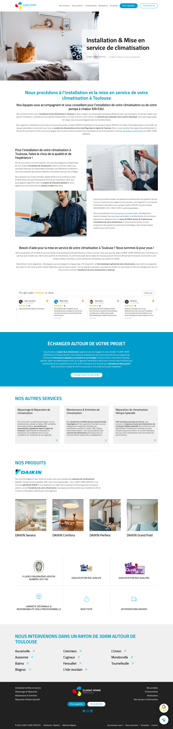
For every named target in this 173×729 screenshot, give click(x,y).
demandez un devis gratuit (133, 131)
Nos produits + (77, 6)
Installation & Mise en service (28, 688)
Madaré (56, 725)
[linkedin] (87, 711)
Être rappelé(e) (129, 5)
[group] (30, 518)
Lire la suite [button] (22, 318)
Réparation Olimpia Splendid (27, 699)
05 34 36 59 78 (149, 5)
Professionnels (91, 6)
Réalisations (103, 6)
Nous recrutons (132, 725)
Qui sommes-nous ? (115, 725)
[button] (156, 309)
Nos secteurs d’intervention (146, 699)
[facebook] (84, 711)
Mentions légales (69, 725)
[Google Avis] (163, 708)
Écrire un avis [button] (148, 293)
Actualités (114, 6)
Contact (154, 725)
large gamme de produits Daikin (126, 213)
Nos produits (152, 688)
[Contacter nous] (163, 719)
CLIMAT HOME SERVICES (96, 57)
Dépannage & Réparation (26, 692)
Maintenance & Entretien (26, 695)
